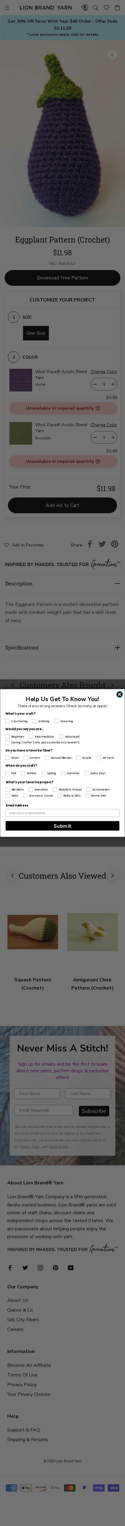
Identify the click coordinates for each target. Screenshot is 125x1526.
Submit (62, 826)
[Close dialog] (119, 694)
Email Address (17, 805)
